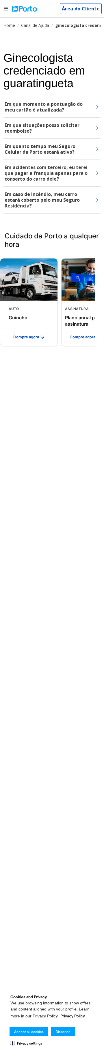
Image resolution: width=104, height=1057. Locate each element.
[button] (26, 1043)
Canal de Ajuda (35, 25)
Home (9, 25)
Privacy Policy (72, 1016)
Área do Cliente (81, 8)
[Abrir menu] (6, 8)
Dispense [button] (63, 1032)
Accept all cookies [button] (29, 1032)
